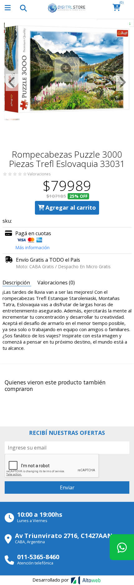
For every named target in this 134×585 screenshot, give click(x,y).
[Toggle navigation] (23, 8)
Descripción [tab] (16, 282)
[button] (118, 8)
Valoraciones (38, 174)
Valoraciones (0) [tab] (56, 282)
